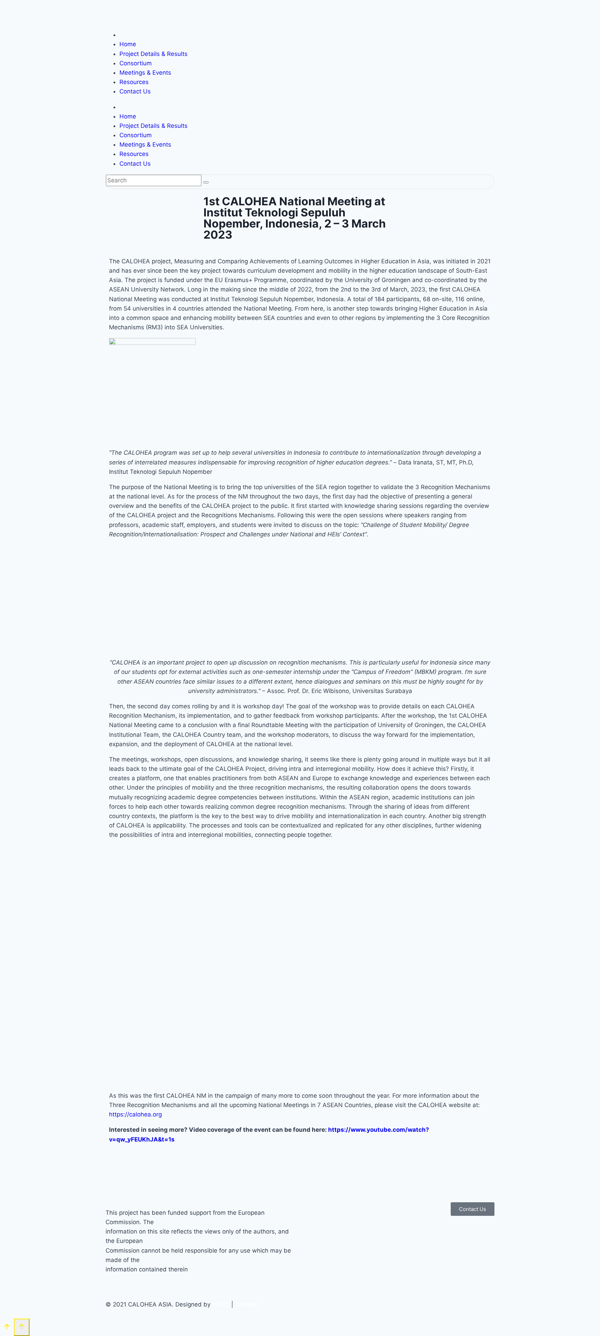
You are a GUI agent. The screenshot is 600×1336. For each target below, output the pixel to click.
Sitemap (246, 1304)
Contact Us (135, 91)
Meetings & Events (145, 72)
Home (127, 44)
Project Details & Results (153, 53)
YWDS (221, 1304)
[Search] (206, 182)
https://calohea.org (135, 1114)
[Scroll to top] (7, 1328)
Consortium (135, 63)
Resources (134, 82)
